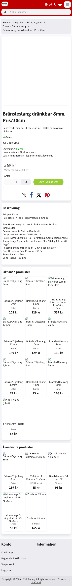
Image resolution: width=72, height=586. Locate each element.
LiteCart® (36, 582)
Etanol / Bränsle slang (14, 26)
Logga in (6, 570)
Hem (5, 22)
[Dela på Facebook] (31, 194)
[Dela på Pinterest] (47, 194)
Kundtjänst (7, 552)
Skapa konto (8, 564)
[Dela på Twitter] (39, 194)
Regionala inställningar (13, 558)
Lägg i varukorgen (48, 181)
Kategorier (17, 22)
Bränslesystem (34, 22)
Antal (7, 175)
